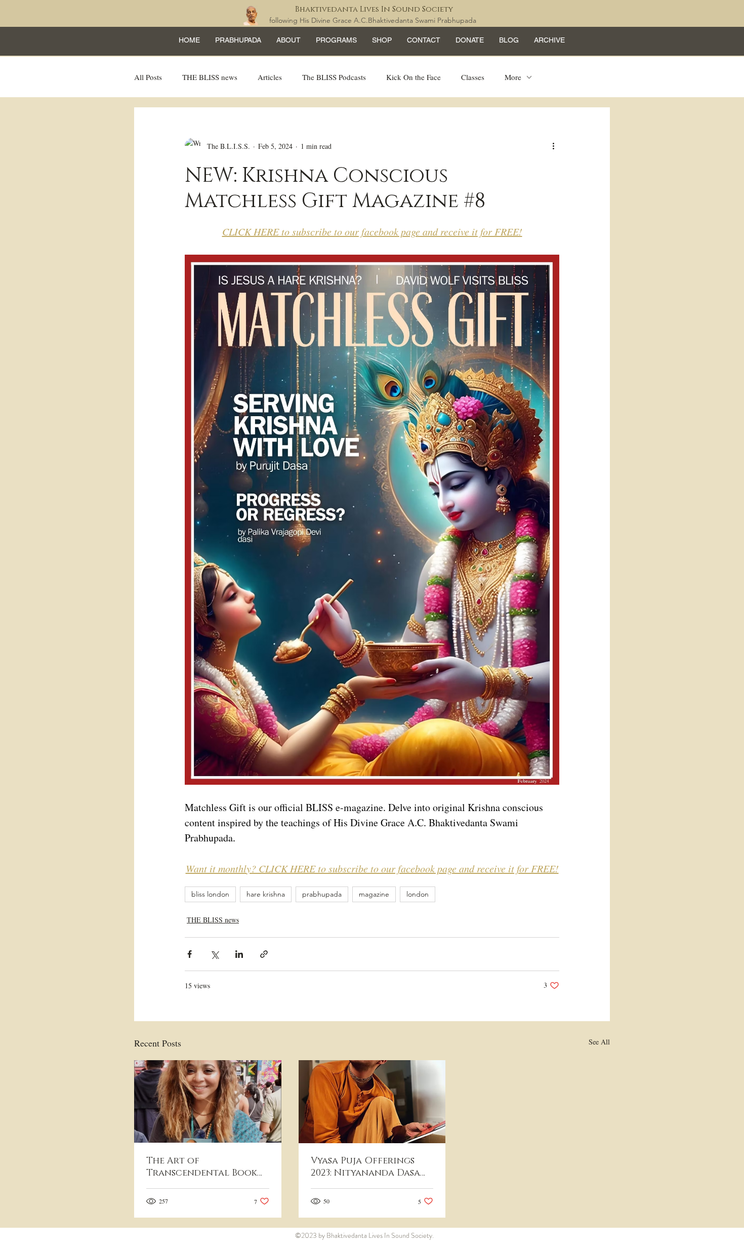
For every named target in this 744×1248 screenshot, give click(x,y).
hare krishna (265, 894)
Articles (270, 77)
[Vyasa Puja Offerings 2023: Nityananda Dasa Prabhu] (372, 1101)
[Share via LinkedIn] (239, 954)
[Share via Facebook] (189, 954)
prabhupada (322, 894)
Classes (472, 77)
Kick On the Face (413, 77)
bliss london (210, 894)
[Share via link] (264, 954)
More (513, 77)
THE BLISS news (209, 77)
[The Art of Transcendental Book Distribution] (207, 1101)
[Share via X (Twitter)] (214, 954)
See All (599, 1041)
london (417, 894)
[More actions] (553, 146)
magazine (374, 894)
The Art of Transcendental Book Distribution (201, 1167)
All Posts (148, 77)
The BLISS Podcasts (334, 77)
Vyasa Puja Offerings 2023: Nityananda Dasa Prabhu (365, 1167)
